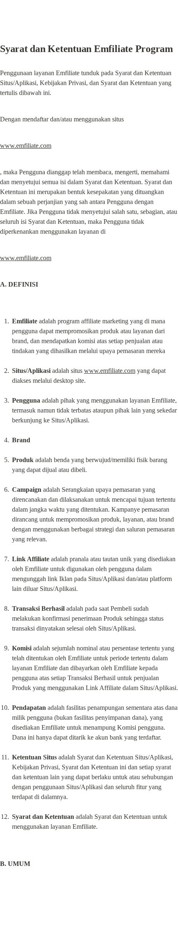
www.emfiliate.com (25, 145)
